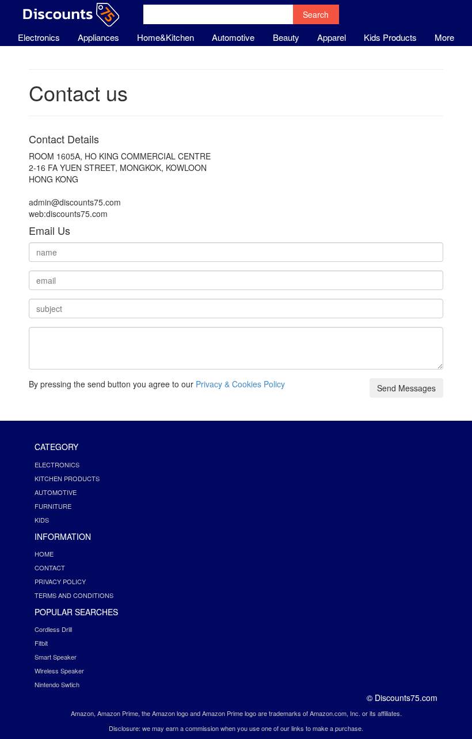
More (444, 37)
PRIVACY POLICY (60, 581)
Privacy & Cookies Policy (240, 384)
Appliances (98, 37)
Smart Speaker (56, 656)
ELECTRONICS (57, 464)
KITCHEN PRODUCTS (67, 478)
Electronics (39, 37)
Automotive (233, 37)
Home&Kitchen (165, 37)
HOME (44, 553)
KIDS (42, 519)
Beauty (286, 37)
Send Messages (406, 388)
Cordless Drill (53, 629)
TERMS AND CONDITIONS (74, 595)
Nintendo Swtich (57, 684)
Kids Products (390, 37)
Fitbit (41, 642)
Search (316, 14)
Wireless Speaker (59, 670)
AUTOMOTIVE (56, 492)
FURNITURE (53, 506)
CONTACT (50, 567)
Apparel (331, 37)
